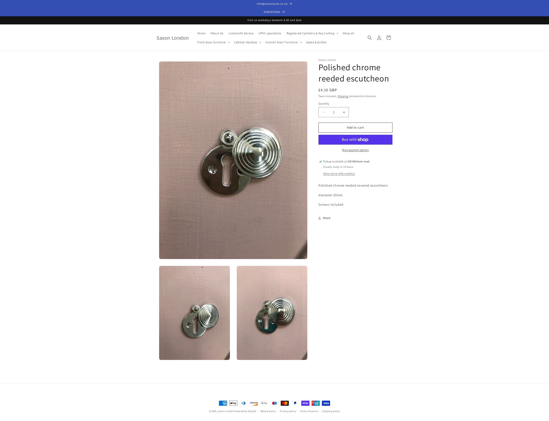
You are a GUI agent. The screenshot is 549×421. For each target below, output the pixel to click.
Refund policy (268, 411)
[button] (312, 33)
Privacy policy (288, 411)
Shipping (343, 96)
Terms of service (309, 411)
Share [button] (327, 218)
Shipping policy (331, 411)
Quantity (323, 104)
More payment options (355, 149)
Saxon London (226, 411)
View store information (339, 173)
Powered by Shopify (245, 411)
